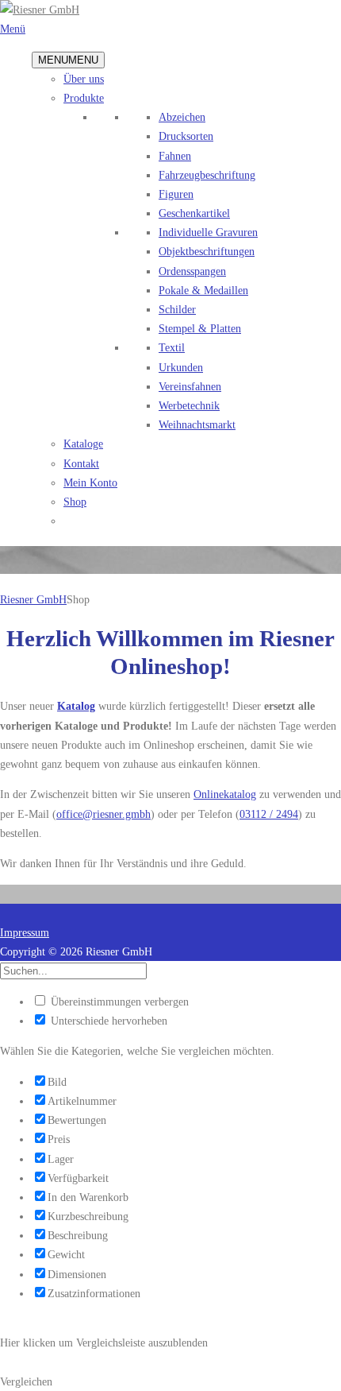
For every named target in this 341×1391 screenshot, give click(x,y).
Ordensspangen (192, 271)
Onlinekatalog (224, 794)
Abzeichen (182, 116)
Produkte (83, 97)
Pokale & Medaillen (203, 290)
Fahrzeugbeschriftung (207, 175)
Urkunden (181, 367)
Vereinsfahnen (190, 386)
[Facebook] (4, 894)
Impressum (24, 932)
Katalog (76, 705)
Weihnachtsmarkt (197, 424)
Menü (12, 28)
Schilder (177, 309)
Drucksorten (186, 136)
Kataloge (83, 443)
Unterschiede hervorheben (107, 1020)
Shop (74, 501)
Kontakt (81, 463)
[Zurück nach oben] (4, 913)
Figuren (176, 194)
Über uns (83, 78)
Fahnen (175, 155)
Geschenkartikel (194, 213)
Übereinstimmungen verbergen (118, 1001)
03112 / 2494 (268, 814)
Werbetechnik (189, 405)
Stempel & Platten (200, 328)
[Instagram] (12, 894)
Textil (172, 347)
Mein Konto (90, 482)
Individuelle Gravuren (208, 232)
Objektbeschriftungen (207, 251)
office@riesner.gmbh (103, 814)
